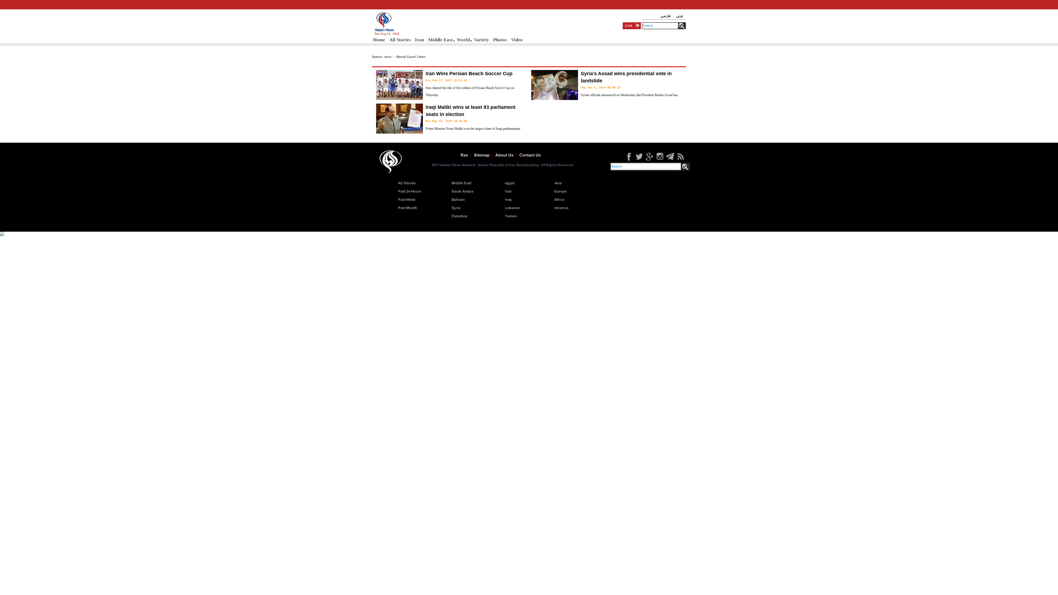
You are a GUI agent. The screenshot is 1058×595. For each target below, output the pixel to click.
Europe (560, 191)
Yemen (511, 216)
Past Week (406, 200)
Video (517, 39)
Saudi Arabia (462, 191)
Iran (419, 39)
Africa (559, 200)
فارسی (665, 16)
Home (379, 39)
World (463, 39)
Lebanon (512, 208)
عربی (679, 16)
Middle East (440, 39)
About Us (504, 155)
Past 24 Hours (409, 191)
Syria (456, 208)
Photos (500, 39)
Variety (481, 39)
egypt (509, 183)
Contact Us (530, 155)
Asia (558, 183)
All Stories (400, 39)
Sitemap (482, 155)
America (561, 208)
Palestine (459, 216)
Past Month (407, 208)
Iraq (508, 200)
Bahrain (458, 200)
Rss (464, 155)
